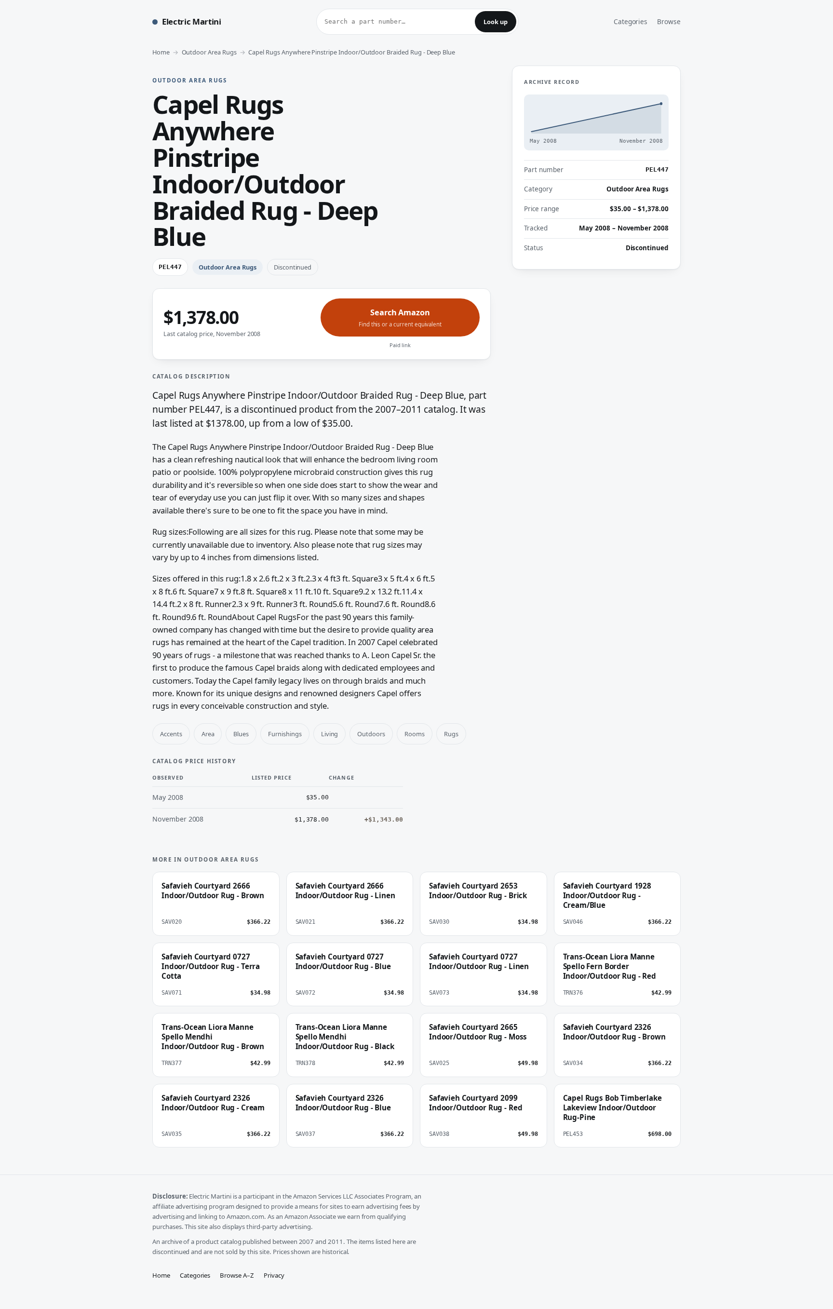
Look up (496, 21)
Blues (241, 733)
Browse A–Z (237, 1275)
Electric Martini (191, 21)
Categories (631, 21)
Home (161, 52)
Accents (171, 733)
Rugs (451, 733)
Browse (669, 21)
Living (329, 733)
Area (208, 733)
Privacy (274, 1275)
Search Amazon (400, 317)
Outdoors (371, 733)
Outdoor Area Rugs (209, 52)
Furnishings (284, 733)
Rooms (414, 733)
